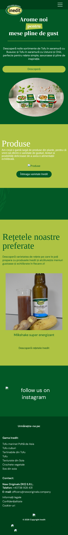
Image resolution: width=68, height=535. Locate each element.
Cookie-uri (8, 505)
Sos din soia (9, 468)
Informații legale (11, 497)
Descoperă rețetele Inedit (34, 348)
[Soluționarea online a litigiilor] (34, 531)
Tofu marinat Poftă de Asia (18, 444)
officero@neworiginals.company (31, 492)
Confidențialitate (12, 501)
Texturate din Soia (13, 460)
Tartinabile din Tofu (13, 452)
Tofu (5, 456)
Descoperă (34, 69)
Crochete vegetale (13, 464)
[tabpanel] (34, 64)
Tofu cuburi (9, 448)
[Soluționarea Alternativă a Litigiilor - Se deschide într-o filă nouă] (34, 526)
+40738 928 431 (23, 487)
